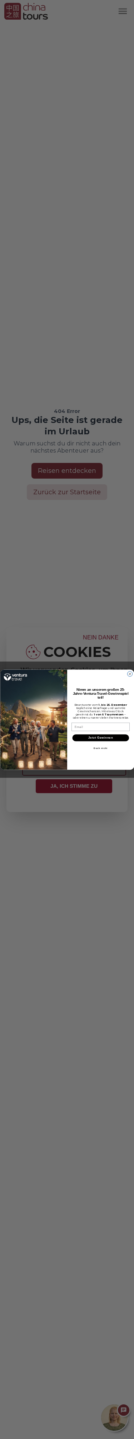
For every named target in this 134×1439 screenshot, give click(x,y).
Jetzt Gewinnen (100, 737)
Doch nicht (101, 748)
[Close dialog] (129, 673)
